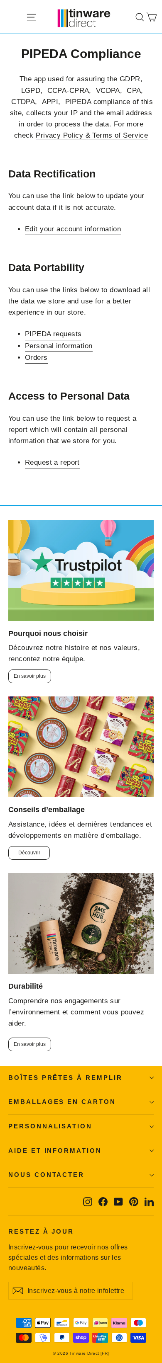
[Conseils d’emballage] (81, 746)
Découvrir (29, 853)
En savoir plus (30, 676)
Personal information (59, 346)
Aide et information (55, 1150)
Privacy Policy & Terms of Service (92, 135)
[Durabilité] (81, 923)
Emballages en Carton (62, 1102)
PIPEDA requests (53, 334)
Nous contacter (46, 1174)
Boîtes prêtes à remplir (65, 1077)
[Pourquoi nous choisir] (81, 570)
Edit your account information (73, 229)
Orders (36, 357)
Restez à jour (41, 1231)
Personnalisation (50, 1126)
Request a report (52, 462)
